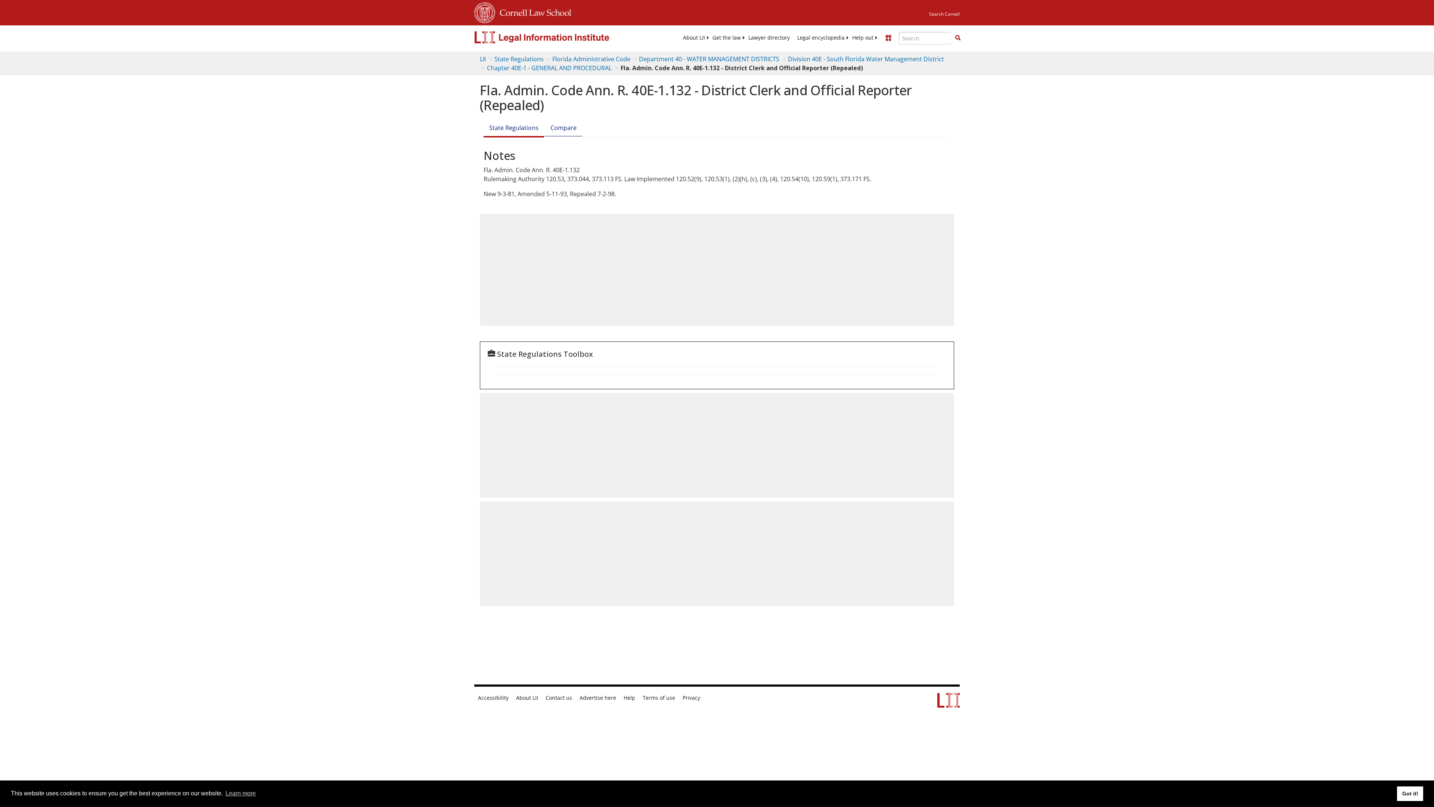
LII (483, 59)
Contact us (559, 698)
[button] (957, 37)
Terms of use (659, 698)
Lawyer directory (769, 37)
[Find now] (958, 38)
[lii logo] (558, 37)
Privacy (691, 698)
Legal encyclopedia (821, 37)
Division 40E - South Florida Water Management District (866, 59)
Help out (862, 37)
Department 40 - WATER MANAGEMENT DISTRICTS (709, 59)
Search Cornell (944, 14)
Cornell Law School (533, 11)
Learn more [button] (241, 793)
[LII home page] (948, 704)
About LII (694, 37)
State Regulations (519, 59)
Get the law (727, 37)
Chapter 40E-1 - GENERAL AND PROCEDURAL (549, 68)
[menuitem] (694, 37)
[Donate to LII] (888, 37)
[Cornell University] (484, 11)
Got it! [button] (1410, 794)
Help (629, 698)
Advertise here (598, 698)
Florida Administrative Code (591, 59)
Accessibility (493, 698)
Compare (563, 128)
